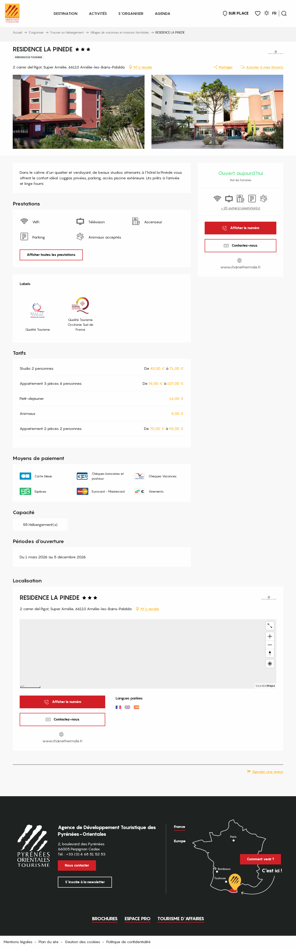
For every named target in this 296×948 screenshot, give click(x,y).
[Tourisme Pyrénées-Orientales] (12, 12)
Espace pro (138, 918)
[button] (284, 13)
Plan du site (49, 941)
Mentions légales (17, 941)
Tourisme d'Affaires (180, 918)
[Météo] (266, 14)
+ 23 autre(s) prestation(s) (240, 208)
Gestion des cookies (82, 941)
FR (274, 13)
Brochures (105, 918)
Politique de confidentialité (128, 941)
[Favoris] (257, 13)
